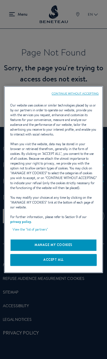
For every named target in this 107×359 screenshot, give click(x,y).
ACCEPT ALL (53, 259)
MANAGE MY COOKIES (53, 245)
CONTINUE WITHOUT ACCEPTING (75, 93)
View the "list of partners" (30, 229)
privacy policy (20, 221)
